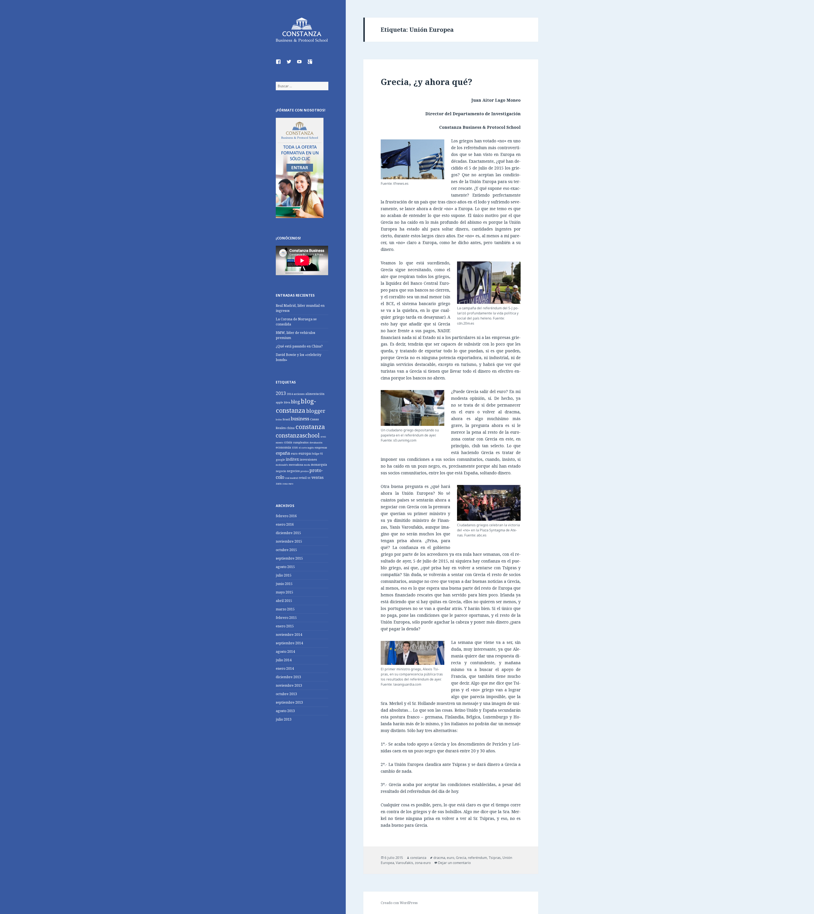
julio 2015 (283, 575)
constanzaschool (298, 435)
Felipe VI (317, 454)
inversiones (308, 459)
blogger (315, 410)
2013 (281, 393)
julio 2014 (283, 660)
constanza (310, 426)
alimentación (315, 394)
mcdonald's (282, 464)
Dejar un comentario (454, 862)
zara (279, 483)
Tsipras (495, 857)
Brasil (286, 419)
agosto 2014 (285, 651)
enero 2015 (285, 626)
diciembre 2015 (288, 533)
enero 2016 (285, 524)
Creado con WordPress (399, 902)
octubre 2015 (286, 549)
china (291, 428)
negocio (281, 471)
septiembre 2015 (289, 558)
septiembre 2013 (289, 702)
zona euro (287, 483)
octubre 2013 (286, 694)
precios (305, 471)
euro (294, 453)
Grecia (461, 857)
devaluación (315, 442)
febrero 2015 (286, 617)
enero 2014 (285, 668)
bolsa (279, 419)
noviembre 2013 (289, 685)
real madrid (291, 477)
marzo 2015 (285, 609)
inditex (292, 459)
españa (283, 453)
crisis (288, 442)
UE (309, 477)
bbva (287, 402)
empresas (321, 447)
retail (303, 478)
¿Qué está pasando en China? (299, 346)
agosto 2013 (285, 710)
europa (304, 453)
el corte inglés (306, 447)
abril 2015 (284, 600)
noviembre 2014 (289, 634)
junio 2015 (284, 583)
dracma (439, 857)
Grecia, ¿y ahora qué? (426, 81)
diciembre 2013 (288, 677)
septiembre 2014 (289, 643)
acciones (299, 394)
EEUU (295, 447)
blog (295, 402)
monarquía (319, 465)
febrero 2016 (286, 516)
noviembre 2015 (289, 541)
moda (307, 464)
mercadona (296, 465)
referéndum (477, 857)
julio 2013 (283, 719)
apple (279, 402)
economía (283, 447)
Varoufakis (404, 862)
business (300, 418)
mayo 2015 (284, 592)
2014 (290, 394)
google (280, 459)
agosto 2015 (285, 566)
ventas (317, 477)
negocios (293, 471)
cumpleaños (301, 442)
